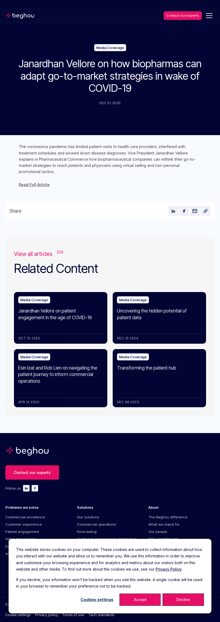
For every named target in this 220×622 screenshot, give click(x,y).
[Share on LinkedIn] (173, 211)
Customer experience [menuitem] (23, 524)
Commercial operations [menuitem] (96, 524)
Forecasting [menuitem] (87, 531)
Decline (183, 599)
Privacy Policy (169, 569)
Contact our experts (182, 15)
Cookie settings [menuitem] (18, 615)
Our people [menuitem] (157, 531)
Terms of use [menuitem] (73, 615)
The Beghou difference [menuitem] (168, 517)
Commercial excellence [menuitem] (25, 517)
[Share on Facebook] (184, 211)
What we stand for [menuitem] (164, 524)
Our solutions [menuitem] (88, 517)
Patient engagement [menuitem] (22, 531)
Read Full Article (34, 184)
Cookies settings (96, 599)
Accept (140, 599)
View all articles (38, 253)
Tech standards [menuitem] (102, 615)
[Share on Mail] (195, 211)
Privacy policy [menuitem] (46, 615)
